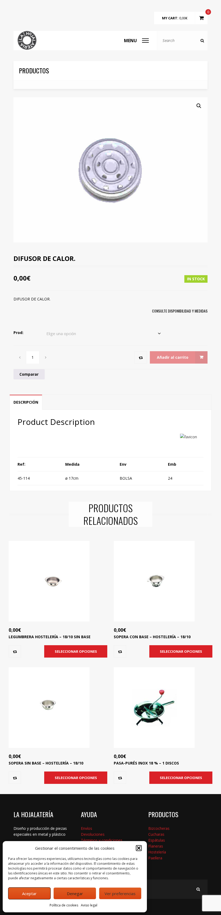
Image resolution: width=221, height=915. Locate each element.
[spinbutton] (33, 357)
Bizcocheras (159, 828)
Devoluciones (93, 834)
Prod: (18, 332)
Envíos (86, 828)
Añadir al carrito (172, 357)
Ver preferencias (120, 893)
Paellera (155, 857)
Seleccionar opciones (76, 651)
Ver (52, 592)
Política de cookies (64, 905)
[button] (138, 848)
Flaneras (155, 846)
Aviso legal (89, 905)
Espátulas (156, 840)
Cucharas (156, 834)
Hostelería (157, 852)
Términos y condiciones (101, 840)
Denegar (75, 893)
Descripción (25, 402)
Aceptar (29, 893)
